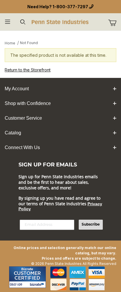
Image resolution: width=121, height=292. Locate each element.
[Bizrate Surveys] (38, 284)
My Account (17, 88)
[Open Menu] (7, 22)
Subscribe (91, 224)
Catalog (13, 132)
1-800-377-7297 (70, 6)
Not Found (29, 43)
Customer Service (23, 118)
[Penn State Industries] (60, 21)
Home (10, 43)
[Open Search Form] (23, 22)
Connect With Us (22, 147)
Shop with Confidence (28, 103)
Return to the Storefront (28, 69)
